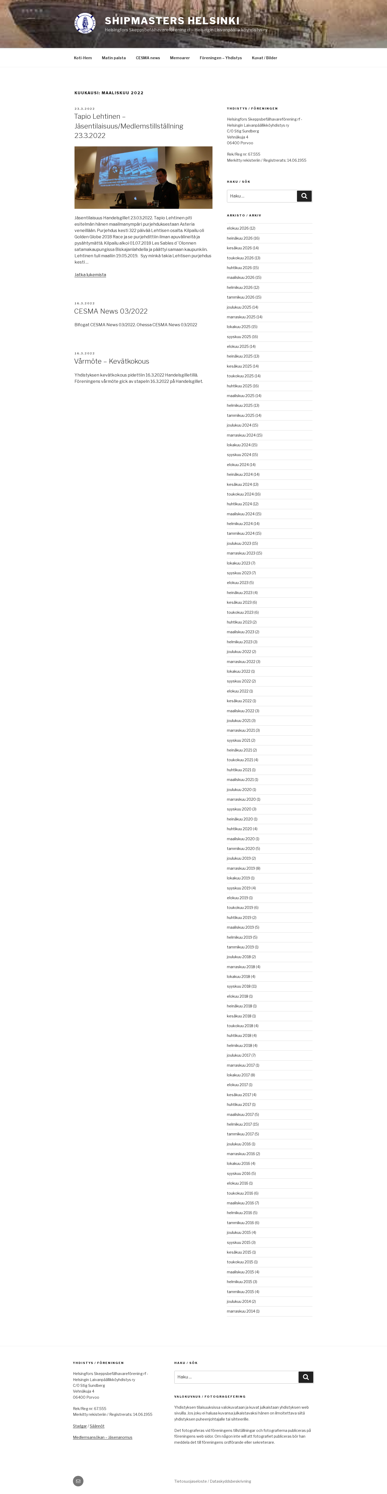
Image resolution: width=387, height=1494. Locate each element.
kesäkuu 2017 (239, 1094)
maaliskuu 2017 (240, 1114)
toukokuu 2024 (240, 494)
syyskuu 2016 (239, 1173)
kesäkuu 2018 (239, 1016)
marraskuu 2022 (241, 661)
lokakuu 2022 (238, 671)
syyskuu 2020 (239, 809)
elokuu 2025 (238, 346)
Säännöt (97, 1426)
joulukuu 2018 (239, 956)
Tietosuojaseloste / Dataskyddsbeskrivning (212, 1481)
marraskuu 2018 (241, 966)
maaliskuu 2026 (241, 277)
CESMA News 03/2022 (111, 311)
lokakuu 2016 (238, 1163)
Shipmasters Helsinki (172, 21)
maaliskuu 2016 (240, 1203)
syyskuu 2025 (239, 336)
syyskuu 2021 (238, 740)
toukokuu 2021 (240, 760)
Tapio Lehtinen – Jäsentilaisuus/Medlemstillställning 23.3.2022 (128, 126)
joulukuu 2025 (239, 307)
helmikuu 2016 (239, 1212)
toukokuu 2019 (240, 907)
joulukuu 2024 (239, 425)
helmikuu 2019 (239, 937)
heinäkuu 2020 (240, 819)
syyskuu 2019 (239, 888)
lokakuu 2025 (239, 326)
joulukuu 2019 (239, 858)
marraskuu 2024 (241, 435)
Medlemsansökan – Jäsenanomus (102, 1437)
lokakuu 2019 (238, 878)
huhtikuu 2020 (239, 829)
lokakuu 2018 (238, 976)
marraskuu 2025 (241, 317)
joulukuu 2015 (239, 1232)
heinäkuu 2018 (239, 1006)
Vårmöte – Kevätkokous (111, 361)
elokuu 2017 (237, 1084)
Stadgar (80, 1426)
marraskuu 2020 (241, 799)
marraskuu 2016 (241, 1153)
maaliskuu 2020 (241, 839)
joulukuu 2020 (239, 789)
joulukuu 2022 (239, 651)
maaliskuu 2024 (241, 514)
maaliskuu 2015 (240, 1272)
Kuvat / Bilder (264, 58)
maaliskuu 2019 (240, 927)
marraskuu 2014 (241, 1311)
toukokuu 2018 (240, 1025)
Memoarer (180, 58)
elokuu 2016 (237, 1183)
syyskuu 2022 (239, 681)
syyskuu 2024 (239, 454)
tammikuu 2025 (241, 415)
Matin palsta (114, 58)
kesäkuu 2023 (239, 602)
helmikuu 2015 (239, 1281)
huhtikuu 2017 (239, 1104)
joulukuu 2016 (239, 1144)
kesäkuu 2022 (239, 701)
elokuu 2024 (238, 464)
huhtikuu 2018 (239, 1035)
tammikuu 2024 (241, 533)
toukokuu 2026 (240, 258)
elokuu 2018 (237, 996)
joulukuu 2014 (239, 1301)
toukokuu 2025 (240, 376)
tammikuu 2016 (240, 1222)
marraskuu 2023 (241, 553)
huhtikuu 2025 (239, 386)
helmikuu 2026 (240, 287)
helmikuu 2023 (239, 642)
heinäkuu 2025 (240, 356)
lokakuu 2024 (239, 445)
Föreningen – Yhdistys (221, 58)
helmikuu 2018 (239, 1045)
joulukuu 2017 (239, 1055)
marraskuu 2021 (241, 730)
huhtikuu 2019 (239, 917)
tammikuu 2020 (241, 848)
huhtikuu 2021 (239, 770)
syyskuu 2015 (239, 1242)
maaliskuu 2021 (240, 779)
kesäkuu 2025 (239, 366)
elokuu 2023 (238, 582)
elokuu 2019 (237, 898)
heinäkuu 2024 (240, 474)
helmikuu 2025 (240, 405)
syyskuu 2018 (239, 986)
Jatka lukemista (90, 274)
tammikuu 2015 (240, 1291)
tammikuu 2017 (240, 1134)
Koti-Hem (83, 58)
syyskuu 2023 (239, 573)
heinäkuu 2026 (240, 238)
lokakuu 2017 (238, 1075)
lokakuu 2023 (238, 563)
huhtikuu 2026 (239, 267)
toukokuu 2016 (240, 1193)
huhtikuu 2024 (239, 504)
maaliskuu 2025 (241, 395)
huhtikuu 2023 (239, 622)
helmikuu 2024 (240, 523)
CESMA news (148, 58)
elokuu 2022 (238, 691)
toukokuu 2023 (240, 612)
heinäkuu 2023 (239, 592)
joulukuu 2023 (239, 543)
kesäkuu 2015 (239, 1252)
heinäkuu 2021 (239, 750)
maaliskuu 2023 (240, 632)
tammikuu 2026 (241, 297)
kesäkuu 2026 (239, 248)
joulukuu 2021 (239, 720)
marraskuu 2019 (241, 868)
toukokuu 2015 (240, 1262)
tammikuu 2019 (240, 947)
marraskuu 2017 (241, 1065)
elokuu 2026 (238, 228)
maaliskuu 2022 (240, 711)
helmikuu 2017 (239, 1124)
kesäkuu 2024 (239, 484)
